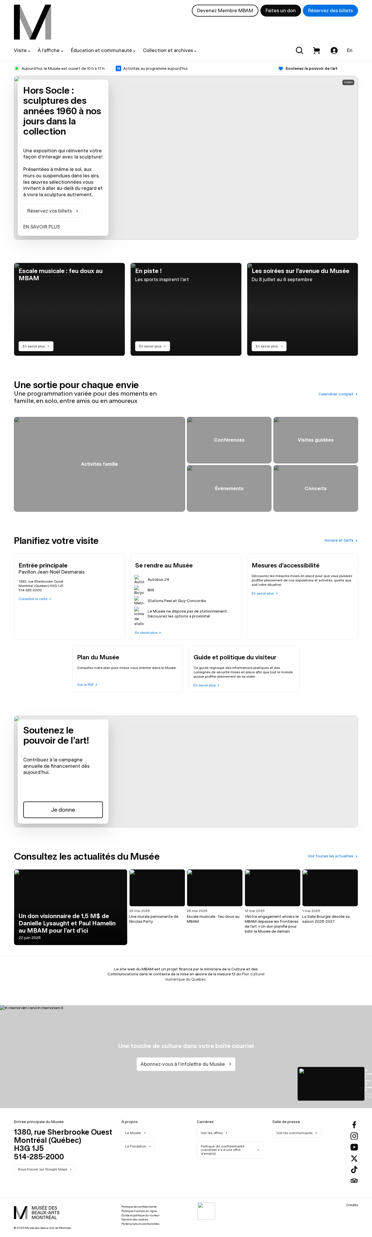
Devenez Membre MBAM (225, 10)
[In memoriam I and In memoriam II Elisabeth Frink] (331, 1084)
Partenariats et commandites (140, 1223)
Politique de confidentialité (139, 1206)
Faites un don (281, 10)
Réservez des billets (330, 10)
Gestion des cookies (135, 1219)
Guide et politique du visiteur (140, 1215)
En (350, 50)
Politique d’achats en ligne (139, 1211)
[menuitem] (32, 22)
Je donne (63, 809)
